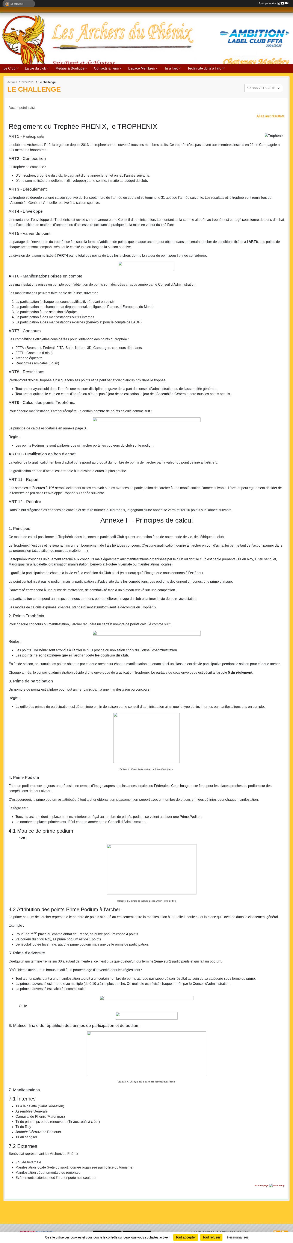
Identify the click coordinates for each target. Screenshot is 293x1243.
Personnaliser (237, 1237)
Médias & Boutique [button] (70, 68)
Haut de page (262, 1185)
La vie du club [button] (35, 68)
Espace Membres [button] (141, 68)
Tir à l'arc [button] (171, 68)
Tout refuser (211, 1237)
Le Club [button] (9, 68)
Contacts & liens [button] (106, 68)
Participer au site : (268, 3)
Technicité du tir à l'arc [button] (204, 68)
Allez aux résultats (270, 116)
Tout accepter (185, 1237)
